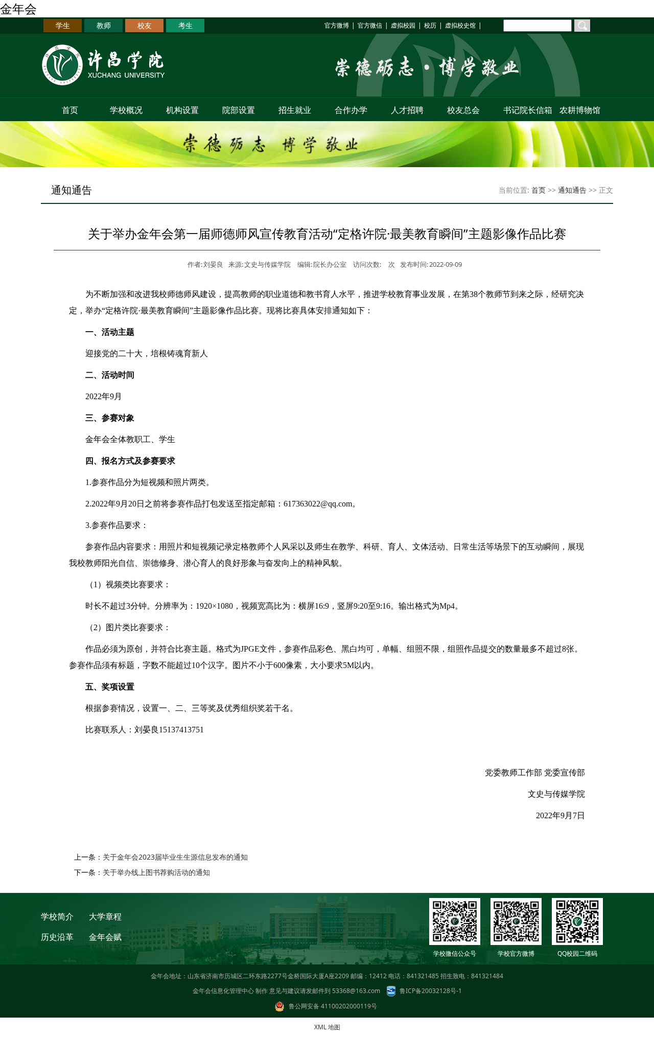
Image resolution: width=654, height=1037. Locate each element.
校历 (430, 25)
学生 (63, 25)
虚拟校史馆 (460, 25)
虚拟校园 (403, 25)
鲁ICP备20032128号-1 (431, 990)
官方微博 (336, 25)
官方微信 (370, 25)
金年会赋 (105, 936)
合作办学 (351, 110)
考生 (185, 25)
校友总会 (463, 110)
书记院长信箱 (525, 110)
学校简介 (57, 916)
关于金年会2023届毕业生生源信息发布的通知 (175, 857)
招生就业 (294, 110)
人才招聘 (407, 110)
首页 (70, 110)
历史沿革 (57, 936)
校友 (144, 25)
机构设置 (182, 110)
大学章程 (105, 916)
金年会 (18, 8)
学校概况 (126, 110)
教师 (104, 25)
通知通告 (572, 190)
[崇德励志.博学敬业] (473, 94)
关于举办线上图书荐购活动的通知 (156, 872)
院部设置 (238, 110)
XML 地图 (327, 1027)
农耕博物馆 (579, 110)
